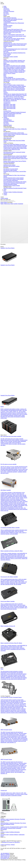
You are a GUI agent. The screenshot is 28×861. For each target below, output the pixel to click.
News (4, 190)
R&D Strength (4, 828)
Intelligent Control (5, 819)
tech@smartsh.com (5, 857)
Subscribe (3, 816)
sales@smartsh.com (5, 855)
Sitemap (13, 844)
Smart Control (6, 10)
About (4, 189)
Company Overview (5, 826)
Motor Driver (7, 203)
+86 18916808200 (5, 853)
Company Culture (23, 826)
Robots (5, 15)
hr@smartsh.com (4, 858)
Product (5, 7)
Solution (5, 117)
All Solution (6, 118)
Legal (5, 844)
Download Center (5, 834)
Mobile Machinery (7, 120)
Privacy (9, 844)
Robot (8, 820)
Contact (5, 194)
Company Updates (7, 192)
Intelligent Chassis (7, 125)
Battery (2, 203)
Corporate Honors (11, 828)
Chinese (2, 198)
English (6, 198)
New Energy (6, 14)
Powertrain (5, 12)
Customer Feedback (13, 834)
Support (5, 193)
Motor (11, 203)
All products (6, 8)
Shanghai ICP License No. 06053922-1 (11, 842)
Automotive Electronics (8, 11)
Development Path (14, 826)
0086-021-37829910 (5, 854)
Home (4, 6)
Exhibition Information (17, 192)
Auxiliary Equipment (18, 203)
